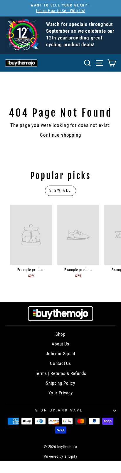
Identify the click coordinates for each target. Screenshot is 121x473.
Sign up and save (59, 410)
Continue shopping (60, 135)
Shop (60, 334)
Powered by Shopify (60, 456)
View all (60, 190)
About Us (60, 344)
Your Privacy (60, 393)
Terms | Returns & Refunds (60, 373)
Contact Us (60, 363)
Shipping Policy (60, 383)
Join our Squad (60, 353)
